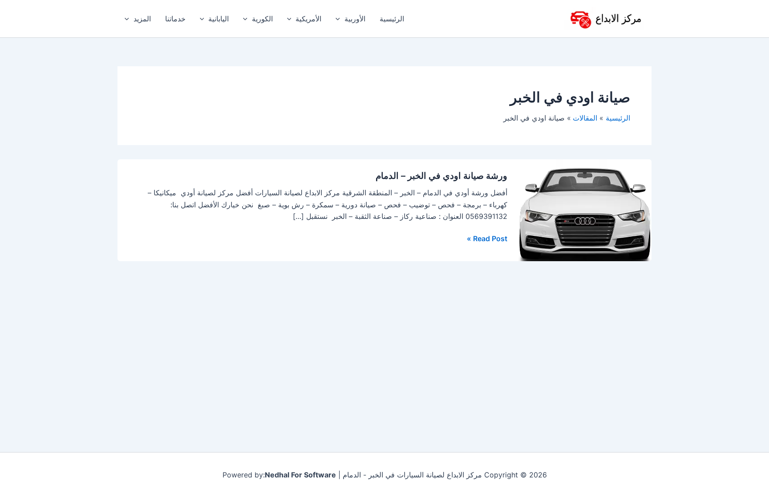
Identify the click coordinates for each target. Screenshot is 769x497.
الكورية (262, 18)
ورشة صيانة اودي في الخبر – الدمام (441, 175)
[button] (340, 18)
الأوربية (354, 18)
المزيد (142, 18)
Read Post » (487, 238)
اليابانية (218, 18)
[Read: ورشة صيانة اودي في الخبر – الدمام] (585, 209)
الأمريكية (308, 18)
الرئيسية (392, 18)
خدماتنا (175, 18)
